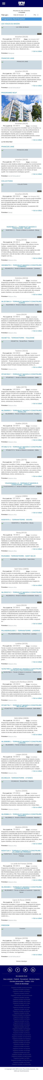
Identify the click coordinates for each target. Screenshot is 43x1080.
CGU (32, 981)
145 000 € (11, 389)
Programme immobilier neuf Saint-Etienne (21, 1036)
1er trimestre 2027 (32, 196)
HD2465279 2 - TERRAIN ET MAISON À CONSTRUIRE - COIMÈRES (21, 266)
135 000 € (11, 571)
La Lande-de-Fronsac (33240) (21, 863)
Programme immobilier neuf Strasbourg (21, 1038)
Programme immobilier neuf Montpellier (21, 1015)
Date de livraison (19, 15)
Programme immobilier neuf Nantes (21, 1019)
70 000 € (11, 829)
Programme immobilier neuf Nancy (21, 1017)
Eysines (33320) (21, 791)
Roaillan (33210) (21, 423)
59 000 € (11, 757)
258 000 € (11, 941)
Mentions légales (34, 979)
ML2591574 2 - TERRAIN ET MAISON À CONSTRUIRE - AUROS (21, 593)
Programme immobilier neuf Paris (21, 1027)
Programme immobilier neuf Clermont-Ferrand (21, 995)
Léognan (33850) (21, 496)
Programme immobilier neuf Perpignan (21, 1028)
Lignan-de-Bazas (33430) (21, 900)
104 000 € (11, 646)
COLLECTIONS (7, 181)
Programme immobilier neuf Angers (21, 989)
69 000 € (11, 280)
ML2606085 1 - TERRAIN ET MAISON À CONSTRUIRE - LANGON (21, 742)
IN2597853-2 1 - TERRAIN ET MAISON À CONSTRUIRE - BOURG (21, 227)
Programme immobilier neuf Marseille (21, 1011)
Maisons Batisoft (13, 809)
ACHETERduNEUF (14, 87)
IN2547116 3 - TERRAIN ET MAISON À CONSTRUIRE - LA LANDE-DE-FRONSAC (21, 851)
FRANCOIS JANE (7, 58)
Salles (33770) (21, 387)
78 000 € (11, 535)
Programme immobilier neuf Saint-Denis (21, 1034)
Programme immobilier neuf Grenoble (21, 999)
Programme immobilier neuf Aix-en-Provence (21, 987)
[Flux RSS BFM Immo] (10, 970)
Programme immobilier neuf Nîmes (21, 1023)
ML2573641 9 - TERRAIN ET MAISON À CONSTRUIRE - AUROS (21, 302)
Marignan (11, 53)
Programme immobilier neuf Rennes (21, 1032)
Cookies (27, 981)
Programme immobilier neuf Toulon (21, 1040)
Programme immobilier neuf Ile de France (21, 1054)
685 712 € (11, 74)
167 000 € (11, 498)
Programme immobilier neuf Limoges (21, 1007)
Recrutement (24, 979)
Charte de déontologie (22, 984)
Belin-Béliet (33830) (21, 718)
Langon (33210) (21, 754)
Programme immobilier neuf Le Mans (21, 1003)
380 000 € (11, 39)
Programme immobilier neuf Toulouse (21, 1042)
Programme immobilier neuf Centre (21, 1052)
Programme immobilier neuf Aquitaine (21, 1048)
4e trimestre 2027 (31, 39)
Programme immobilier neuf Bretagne (21, 1050)
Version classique (21, 961)
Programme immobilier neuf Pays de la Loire (21, 1060)
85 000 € (11, 242)
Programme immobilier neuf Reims (21, 1030)
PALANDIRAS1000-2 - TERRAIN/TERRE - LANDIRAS (20, 630)
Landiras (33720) (21, 643)
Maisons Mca (12, 260)
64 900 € (11, 317)
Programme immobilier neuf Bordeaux (21, 991)
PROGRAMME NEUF (9, 92)
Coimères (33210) (21, 278)
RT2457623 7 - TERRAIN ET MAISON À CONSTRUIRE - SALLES (21, 375)
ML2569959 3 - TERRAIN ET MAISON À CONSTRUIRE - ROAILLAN (21, 411)
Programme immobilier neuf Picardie (21, 1062)
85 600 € (11, 866)
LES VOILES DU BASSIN (10, 23)
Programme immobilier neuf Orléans (21, 1025)
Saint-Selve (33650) (21, 569)
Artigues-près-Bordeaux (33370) (21, 682)
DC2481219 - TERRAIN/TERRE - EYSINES (17, 778)
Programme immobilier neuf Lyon (21, 1009)
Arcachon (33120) (21, 36)
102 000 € (11, 353)
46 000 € (11, 902)
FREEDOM (5, 925)
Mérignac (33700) (21, 938)
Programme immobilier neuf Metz (21, 1013)
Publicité (16, 979)
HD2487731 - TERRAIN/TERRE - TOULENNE (17, 337)
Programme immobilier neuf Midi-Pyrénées (21, 1056)
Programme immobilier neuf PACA (21, 1058)
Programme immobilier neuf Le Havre (21, 1001)
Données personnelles (17, 981)
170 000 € (11, 793)
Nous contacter (8, 979)
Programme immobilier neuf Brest (21, 993)
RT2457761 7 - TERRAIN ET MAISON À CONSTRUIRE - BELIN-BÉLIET (21, 706)
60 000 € (11, 126)
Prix (35, 15)
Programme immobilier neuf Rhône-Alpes (21, 1064)
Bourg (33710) (21, 240)
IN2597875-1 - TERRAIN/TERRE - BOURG (16, 519)
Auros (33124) (21, 314)
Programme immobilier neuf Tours (21, 1044)
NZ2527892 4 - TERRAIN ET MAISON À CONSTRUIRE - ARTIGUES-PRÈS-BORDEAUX (21, 669)
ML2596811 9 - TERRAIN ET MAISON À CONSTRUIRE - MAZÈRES (21, 815)
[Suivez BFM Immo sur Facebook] (18, 970)
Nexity (10, 212)
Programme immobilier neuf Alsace (22, 1046)
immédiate (31, 74)
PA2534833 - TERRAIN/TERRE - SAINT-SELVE (18, 556)
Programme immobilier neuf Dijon (21, 997)
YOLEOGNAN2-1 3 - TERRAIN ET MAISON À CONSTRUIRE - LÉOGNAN (21, 484)
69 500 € (11, 426)
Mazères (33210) (21, 827)
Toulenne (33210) (21, 351)
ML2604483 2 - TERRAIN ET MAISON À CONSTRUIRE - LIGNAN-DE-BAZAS (21, 887)
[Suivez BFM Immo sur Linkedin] (33, 970)
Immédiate (31, 126)
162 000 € (11, 462)
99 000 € (11, 720)
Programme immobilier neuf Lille (21, 1005)
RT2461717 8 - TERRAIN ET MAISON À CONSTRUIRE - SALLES (21, 447)
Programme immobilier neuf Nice (21, 1021)
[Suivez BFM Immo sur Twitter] (25, 970)
